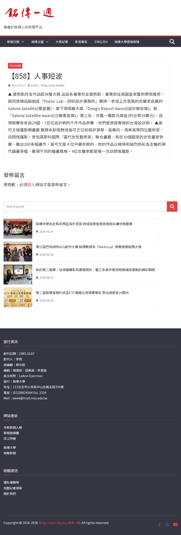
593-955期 (15, 65)
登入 (31, 184)
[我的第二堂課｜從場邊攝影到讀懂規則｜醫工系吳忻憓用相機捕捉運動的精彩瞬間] (18, 275)
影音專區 (81, 41)
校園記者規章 (13, 488)
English (100, 41)
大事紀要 (62, 41)
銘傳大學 (10, 447)
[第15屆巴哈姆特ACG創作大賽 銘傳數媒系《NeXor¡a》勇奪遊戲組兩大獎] (18, 252)
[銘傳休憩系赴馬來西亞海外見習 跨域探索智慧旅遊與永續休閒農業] (18, 229)
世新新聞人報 (13, 427)
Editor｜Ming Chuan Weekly (47, 85)
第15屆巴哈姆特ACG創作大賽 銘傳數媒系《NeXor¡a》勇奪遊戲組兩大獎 (88, 246)
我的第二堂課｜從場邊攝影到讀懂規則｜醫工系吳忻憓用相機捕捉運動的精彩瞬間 (95, 269)
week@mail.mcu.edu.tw (30, 398)
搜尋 (172, 206)
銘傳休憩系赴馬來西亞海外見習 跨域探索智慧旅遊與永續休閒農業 (84, 223)
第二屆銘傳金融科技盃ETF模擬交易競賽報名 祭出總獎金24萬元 (82, 292)
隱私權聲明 (11, 482)
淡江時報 (10, 438)
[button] (21, 42)
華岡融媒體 (11, 433)
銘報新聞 (10, 453)
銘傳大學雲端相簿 (127, 41)
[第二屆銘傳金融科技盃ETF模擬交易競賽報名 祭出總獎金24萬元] (18, 298)
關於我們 (10, 493)
